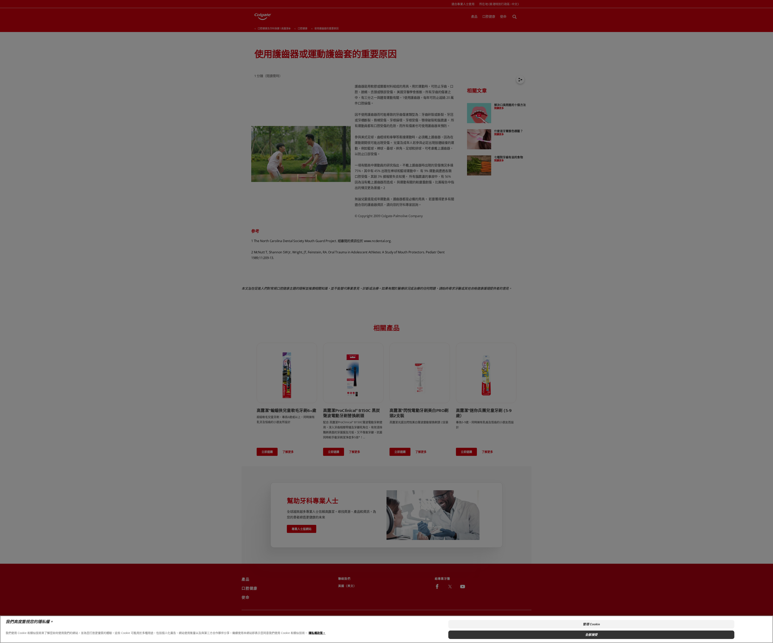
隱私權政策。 (317, 633)
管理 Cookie (591, 624)
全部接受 (591, 634)
